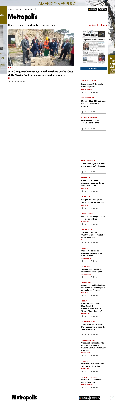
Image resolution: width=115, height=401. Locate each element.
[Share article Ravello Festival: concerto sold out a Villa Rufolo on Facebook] (83, 371)
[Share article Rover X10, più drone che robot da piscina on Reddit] (97, 92)
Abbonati (93, 25)
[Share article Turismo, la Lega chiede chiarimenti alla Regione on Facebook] (83, 277)
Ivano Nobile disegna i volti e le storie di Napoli (93, 217)
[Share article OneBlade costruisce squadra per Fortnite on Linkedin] (88, 129)
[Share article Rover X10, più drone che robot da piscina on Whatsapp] (94, 92)
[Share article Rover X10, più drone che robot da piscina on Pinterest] (91, 92)
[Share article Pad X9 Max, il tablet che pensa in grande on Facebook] (83, 387)
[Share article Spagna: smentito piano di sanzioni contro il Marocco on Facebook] (83, 208)
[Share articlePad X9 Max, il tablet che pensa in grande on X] (86, 387)
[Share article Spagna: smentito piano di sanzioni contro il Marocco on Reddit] (97, 208)
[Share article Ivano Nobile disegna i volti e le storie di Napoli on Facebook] (83, 224)
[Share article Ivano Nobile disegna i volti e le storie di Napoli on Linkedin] (88, 224)
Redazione (19, 9)
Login (104, 25)
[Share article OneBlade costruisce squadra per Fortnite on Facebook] (83, 129)
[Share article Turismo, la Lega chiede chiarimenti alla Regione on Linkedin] (88, 277)
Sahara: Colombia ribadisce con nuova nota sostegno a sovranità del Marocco (93, 287)
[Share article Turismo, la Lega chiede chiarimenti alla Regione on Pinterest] (91, 277)
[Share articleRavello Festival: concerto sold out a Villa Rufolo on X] (86, 371)
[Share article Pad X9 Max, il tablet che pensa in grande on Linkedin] (88, 387)
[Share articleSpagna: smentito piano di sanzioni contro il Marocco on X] (86, 208)
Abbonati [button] (93, 68)
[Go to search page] (35, 9)
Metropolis (11, 9)
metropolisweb (85, 169)
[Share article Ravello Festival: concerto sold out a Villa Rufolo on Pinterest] (91, 371)
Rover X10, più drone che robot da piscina (92, 85)
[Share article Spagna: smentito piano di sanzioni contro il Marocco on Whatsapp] (94, 208)
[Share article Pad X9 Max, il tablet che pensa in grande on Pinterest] (91, 387)
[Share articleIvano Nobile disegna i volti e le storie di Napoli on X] (86, 224)
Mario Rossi (84, 188)
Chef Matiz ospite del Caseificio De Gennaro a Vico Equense (91, 253)
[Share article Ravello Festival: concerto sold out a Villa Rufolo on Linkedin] (88, 371)
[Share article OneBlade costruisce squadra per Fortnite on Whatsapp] (94, 129)
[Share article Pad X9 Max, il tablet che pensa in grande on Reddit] (97, 387)
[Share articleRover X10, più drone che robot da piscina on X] (86, 92)
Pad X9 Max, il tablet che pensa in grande (91, 381)
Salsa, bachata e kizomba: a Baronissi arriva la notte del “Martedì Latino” (93, 327)
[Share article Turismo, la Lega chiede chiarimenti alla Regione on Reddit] (97, 277)
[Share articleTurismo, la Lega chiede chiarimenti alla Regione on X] (86, 277)
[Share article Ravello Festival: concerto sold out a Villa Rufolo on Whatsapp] (94, 371)
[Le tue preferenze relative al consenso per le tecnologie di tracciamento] (112, 398)
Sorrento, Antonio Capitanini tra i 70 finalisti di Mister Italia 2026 (93, 234)
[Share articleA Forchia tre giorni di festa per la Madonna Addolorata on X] (86, 172)
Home (11, 25)
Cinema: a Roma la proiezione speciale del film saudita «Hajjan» (93, 182)
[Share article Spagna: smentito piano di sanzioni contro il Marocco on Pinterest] (91, 208)
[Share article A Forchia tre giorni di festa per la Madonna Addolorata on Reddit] (97, 172)
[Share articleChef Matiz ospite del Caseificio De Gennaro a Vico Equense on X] (86, 261)
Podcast (45, 25)
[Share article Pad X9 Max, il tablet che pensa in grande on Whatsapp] (94, 387)
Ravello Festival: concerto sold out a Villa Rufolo (92, 365)
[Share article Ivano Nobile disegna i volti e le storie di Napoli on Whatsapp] (94, 224)
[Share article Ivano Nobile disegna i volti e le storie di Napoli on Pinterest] (91, 224)
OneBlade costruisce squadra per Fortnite (90, 121)
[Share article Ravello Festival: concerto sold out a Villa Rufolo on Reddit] (97, 371)
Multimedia (33, 25)
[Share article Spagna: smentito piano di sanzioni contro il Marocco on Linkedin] (88, 208)
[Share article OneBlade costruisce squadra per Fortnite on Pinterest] (91, 129)
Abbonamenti (28, 9)
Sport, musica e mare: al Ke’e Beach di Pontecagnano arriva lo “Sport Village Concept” (92, 307)
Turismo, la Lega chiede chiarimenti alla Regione (91, 270)
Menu (54, 25)
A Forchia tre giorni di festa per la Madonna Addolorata (93, 164)
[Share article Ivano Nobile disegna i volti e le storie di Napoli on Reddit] (97, 224)
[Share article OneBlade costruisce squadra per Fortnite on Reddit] (97, 129)
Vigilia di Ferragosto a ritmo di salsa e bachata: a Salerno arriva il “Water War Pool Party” (93, 346)
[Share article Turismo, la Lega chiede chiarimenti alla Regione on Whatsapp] (94, 277)
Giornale (21, 25)
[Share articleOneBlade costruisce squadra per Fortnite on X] (86, 129)
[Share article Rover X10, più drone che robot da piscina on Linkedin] (88, 92)
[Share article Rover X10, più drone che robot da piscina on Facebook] (83, 92)
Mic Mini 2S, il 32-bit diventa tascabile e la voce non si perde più (93, 103)
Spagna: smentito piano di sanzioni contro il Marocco (92, 201)
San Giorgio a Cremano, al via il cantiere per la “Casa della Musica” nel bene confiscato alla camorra (40, 73)
